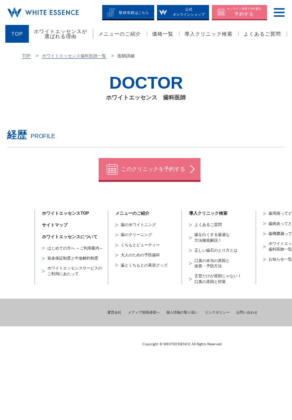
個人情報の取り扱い (182, 312)
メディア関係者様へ (144, 312)
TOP (26, 55)
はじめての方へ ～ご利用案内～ (75, 248)
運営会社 (114, 312)
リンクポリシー (217, 312)
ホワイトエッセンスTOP (65, 213)
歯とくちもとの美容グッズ (144, 265)
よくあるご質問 (208, 224)
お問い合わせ (246, 312)
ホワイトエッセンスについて (70, 236)
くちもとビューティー (140, 245)
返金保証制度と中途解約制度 (72, 258)
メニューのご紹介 (132, 213)
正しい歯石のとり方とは (216, 250)
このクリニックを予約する (153, 169)
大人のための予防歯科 (140, 255)
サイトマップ (55, 224)
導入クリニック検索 (208, 213)
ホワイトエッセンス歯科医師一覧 (74, 55)
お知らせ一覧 (280, 259)
